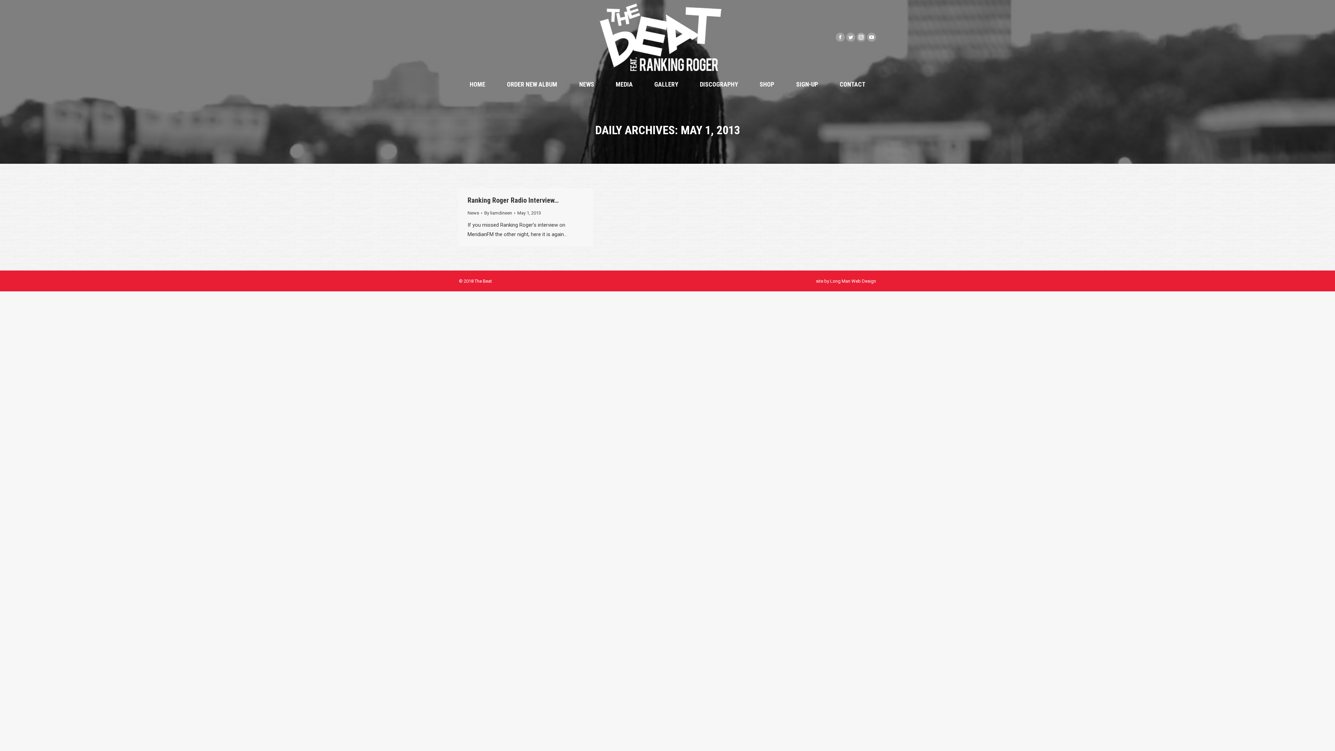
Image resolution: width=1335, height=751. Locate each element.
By (498, 213)
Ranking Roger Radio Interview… (513, 200)
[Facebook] (840, 37)
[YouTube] (871, 37)
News (473, 213)
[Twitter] (850, 37)
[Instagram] (861, 37)
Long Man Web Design (853, 281)
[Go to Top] (1324, 740)
